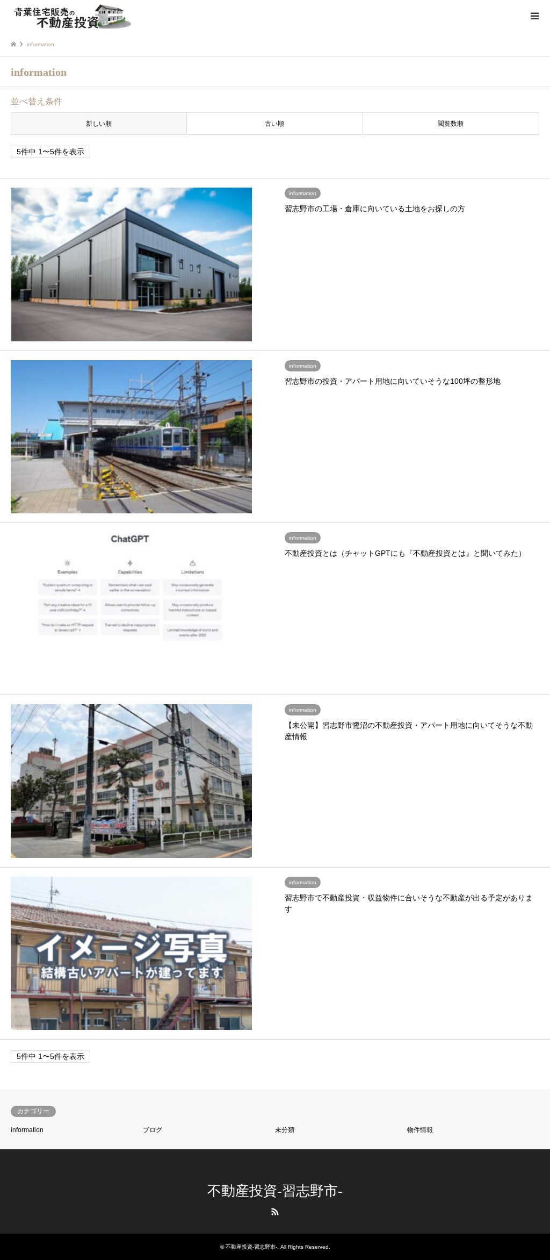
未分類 (284, 1130)
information (27, 1130)
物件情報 (420, 1130)
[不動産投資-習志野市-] (72, 16)
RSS (275, 1211)
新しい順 (99, 123)
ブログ (152, 1130)
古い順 (274, 123)
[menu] (534, 16)
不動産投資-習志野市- (275, 1191)
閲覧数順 (451, 123)
